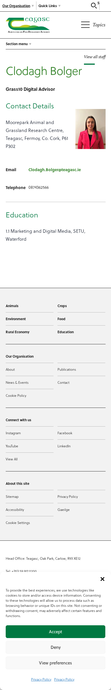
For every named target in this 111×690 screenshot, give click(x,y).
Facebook (64, 432)
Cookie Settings (18, 522)
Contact (63, 382)
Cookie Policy (16, 395)
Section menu (17, 43)
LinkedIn (64, 445)
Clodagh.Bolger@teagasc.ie (54, 169)
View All (12, 459)
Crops (62, 305)
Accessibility (15, 509)
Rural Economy (17, 331)
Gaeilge (63, 509)
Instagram (13, 432)
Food (61, 318)
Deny (56, 647)
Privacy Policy (41, 679)
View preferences (55, 663)
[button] (102, 579)
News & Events (17, 382)
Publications (66, 369)
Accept (55, 632)
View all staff (95, 56)
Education (65, 331)
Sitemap (12, 496)
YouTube (12, 445)
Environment (16, 318)
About (10, 369)
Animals (12, 305)
